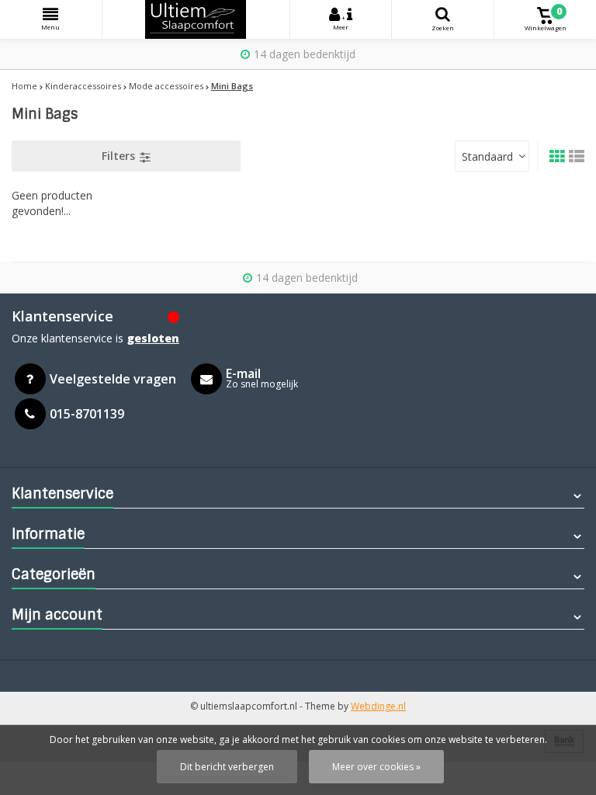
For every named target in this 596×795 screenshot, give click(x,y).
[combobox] (492, 156)
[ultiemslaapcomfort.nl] (195, 19)
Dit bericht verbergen (227, 766)
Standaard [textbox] (487, 156)
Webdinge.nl (378, 706)
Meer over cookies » (376, 766)
